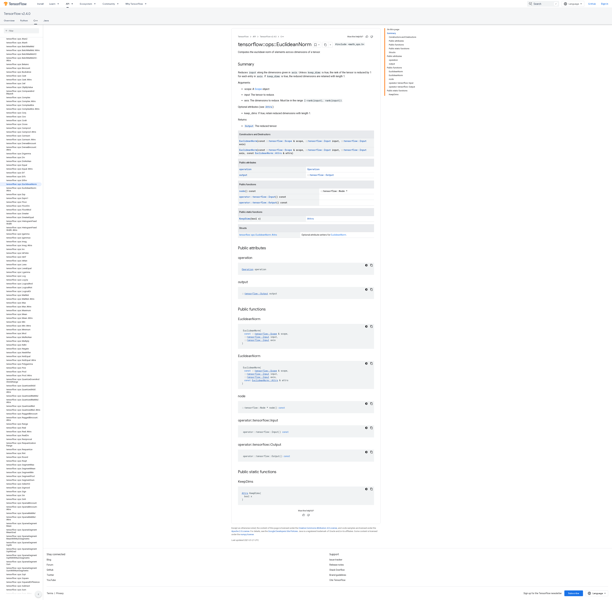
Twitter (50, 575)
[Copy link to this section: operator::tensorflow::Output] (284, 445)
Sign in (604, 4)
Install (40, 3)
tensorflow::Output (322, 174)
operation (245, 169)
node (242, 191)
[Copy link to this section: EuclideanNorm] (263, 319)
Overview (9, 20)
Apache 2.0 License (240, 531)
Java (46, 20)
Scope (258, 89)
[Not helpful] (371, 36)
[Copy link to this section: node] (248, 396)
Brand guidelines (337, 575)
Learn (52, 3)
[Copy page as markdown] (325, 45)
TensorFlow (243, 36)
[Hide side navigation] (38, 594)
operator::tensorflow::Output (258, 202)
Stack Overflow (337, 570)
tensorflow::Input (319, 141)
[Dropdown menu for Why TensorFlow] (146, 4)
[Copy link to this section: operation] (255, 258)
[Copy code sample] (371, 265)
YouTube (51, 580)
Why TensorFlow (134, 3)
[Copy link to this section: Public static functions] (279, 472)
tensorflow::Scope (280, 141)
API (67, 3)
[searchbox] (21, 30)
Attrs (269, 106)
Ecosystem (86, 3)
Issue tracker (335, 559)
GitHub (592, 3)
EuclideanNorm (248, 141)
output (243, 174)
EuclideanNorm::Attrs (268, 153)
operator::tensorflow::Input (257, 196)
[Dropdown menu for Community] (119, 4)
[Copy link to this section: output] (251, 282)
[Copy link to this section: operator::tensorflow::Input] (281, 421)
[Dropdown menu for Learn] (59, 4)
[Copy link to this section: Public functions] (269, 309)
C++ (35, 20)
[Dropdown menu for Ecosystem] (96, 4)
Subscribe (573, 593)
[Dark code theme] (366, 265)
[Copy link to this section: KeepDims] (256, 482)
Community (108, 3)
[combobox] (543, 4)
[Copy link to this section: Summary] (257, 64)
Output (249, 126)
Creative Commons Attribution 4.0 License (318, 528)
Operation (313, 169)
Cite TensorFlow (337, 580)
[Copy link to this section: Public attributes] (269, 248)
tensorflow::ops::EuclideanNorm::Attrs (258, 235)
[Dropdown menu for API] (73, 4)
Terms (50, 593)
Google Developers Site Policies (283, 531)
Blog (49, 559)
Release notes (336, 564)
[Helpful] (366, 36)
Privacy (60, 593)
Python (24, 20)
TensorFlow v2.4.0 (17, 14)
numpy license (247, 534)
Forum (50, 564)
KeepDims (244, 218)
